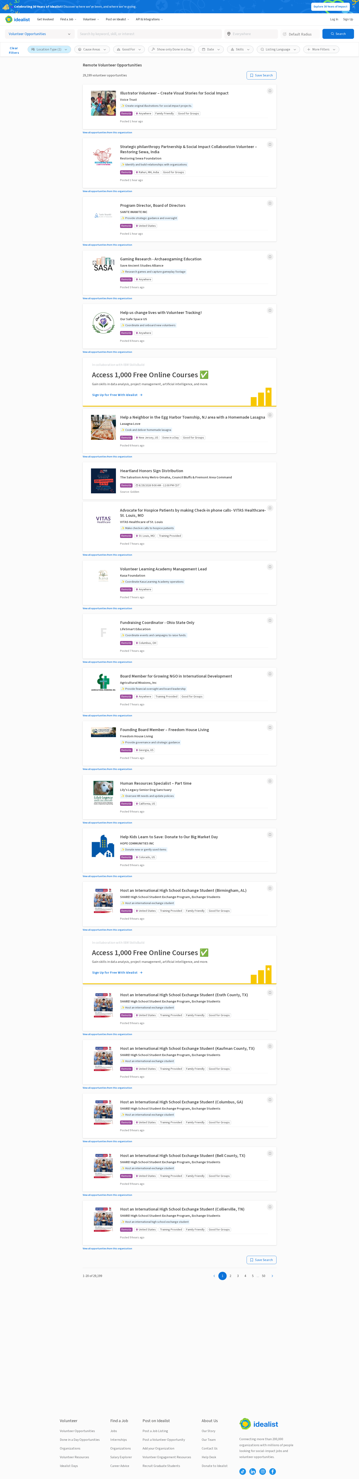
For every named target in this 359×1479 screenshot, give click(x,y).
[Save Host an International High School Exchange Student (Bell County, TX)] (270, 1153)
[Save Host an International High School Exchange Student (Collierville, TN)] (270, 1207)
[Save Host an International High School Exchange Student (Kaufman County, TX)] (270, 1046)
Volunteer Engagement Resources (167, 1457)
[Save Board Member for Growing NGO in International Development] (270, 674)
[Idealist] (17, 19)
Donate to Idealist (215, 1466)
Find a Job (66, 19)
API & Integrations (148, 19)
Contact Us (210, 1448)
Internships (118, 1439)
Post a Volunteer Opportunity (164, 1439)
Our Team (209, 1439)
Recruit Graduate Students (161, 1466)
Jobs (113, 1431)
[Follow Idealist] (242, 1471)
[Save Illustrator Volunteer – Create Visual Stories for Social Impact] (270, 91)
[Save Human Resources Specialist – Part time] (270, 781)
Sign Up (348, 19)
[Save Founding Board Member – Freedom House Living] (270, 727)
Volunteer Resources (74, 1457)
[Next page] (272, 1276)
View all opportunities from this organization (107, 132)
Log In (334, 19)
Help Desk (209, 1457)
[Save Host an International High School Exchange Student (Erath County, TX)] (270, 992)
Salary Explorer (121, 1457)
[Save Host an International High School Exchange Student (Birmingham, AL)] (270, 888)
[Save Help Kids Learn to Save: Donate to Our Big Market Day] (270, 834)
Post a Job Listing (155, 1431)
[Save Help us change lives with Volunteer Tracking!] (270, 310)
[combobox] (149, 33)
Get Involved (45, 19)
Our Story (208, 1431)
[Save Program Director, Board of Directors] (270, 203)
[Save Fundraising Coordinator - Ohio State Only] (270, 620)
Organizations (70, 1448)
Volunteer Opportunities (77, 1431)
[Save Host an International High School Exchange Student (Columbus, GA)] (270, 1100)
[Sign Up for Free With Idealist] (180, 382)
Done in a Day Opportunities (80, 1439)
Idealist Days (69, 1466)
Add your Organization (158, 1448)
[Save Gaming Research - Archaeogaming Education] (270, 257)
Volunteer (89, 19)
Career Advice (119, 1466)
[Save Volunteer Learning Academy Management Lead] (270, 567)
